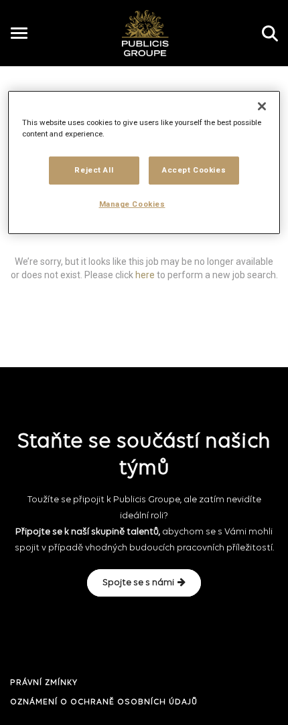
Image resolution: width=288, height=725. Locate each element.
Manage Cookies (132, 204)
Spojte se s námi (138, 583)
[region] (144, 162)
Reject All (93, 170)
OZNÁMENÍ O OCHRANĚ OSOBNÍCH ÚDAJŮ (104, 702)
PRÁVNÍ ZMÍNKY (44, 683)
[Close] (262, 106)
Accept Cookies (194, 170)
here (145, 274)
